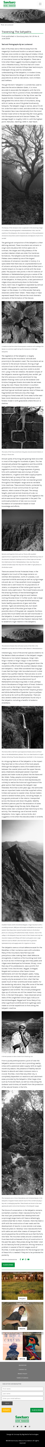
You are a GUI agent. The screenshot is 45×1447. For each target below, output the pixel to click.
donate (6, 1410)
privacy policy (22, 1373)
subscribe (8, 1265)
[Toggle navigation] (40, 4)
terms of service (22, 1378)
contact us (22, 1369)
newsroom (22, 1365)
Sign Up (7, 1403)
